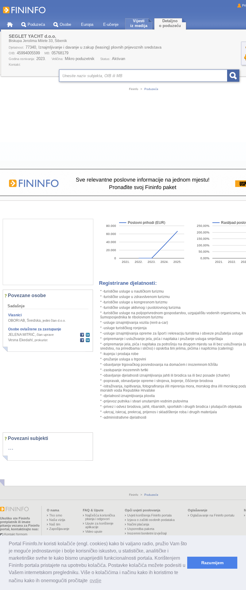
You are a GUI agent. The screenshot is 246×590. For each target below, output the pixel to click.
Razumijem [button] (212, 562)
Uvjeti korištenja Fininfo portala (149, 515)
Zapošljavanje (59, 529)
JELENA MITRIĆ (21, 335)
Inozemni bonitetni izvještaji (146, 533)
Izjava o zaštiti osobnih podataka (151, 520)
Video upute (93, 531)
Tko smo (55, 515)
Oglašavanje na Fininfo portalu (212, 515)
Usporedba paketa (140, 529)
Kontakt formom (15, 534)
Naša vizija (57, 520)
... (11, 447)
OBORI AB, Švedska (24, 320)
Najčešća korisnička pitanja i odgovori (100, 517)
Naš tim (54, 524)
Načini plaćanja (138, 524)
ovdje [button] (95, 580)
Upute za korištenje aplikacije (99, 525)
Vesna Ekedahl (20, 340)
